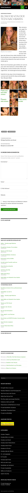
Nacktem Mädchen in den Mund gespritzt (11, 390)
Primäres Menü (26, 7)
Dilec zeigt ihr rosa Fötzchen (7, 314)
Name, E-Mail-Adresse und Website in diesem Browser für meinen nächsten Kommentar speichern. (14, 203)
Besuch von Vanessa (11, 368)
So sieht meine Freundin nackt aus (9, 262)
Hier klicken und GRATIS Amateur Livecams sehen (13, 318)
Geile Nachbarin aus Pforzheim (13, 365)
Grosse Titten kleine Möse (7, 325)
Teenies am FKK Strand (6, 251)
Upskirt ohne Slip (5, 473)
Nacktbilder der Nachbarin (7, 465)
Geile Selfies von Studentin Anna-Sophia (10, 277)
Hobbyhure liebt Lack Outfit (7, 402)
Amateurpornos (11, 22)
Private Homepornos (6, 483)
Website (3, 195)
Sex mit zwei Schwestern (7, 310)
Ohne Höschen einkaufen (7, 266)
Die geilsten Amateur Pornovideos (9, 247)
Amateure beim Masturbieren (8, 442)
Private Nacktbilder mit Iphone (8, 254)
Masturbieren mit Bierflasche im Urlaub (10, 404)
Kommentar (4, 161)
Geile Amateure (6, 7)
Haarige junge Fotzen (6, 459)
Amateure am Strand (6, 440)
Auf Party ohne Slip (5, 269)
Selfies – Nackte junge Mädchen (8, 243)
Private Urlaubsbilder (6, 468)
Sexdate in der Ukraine (6, 306)
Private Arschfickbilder (6, 413)
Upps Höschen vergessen (7, 322)
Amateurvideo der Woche (7, 451)
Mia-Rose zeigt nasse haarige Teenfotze (10, 399)
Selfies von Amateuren (6, 471)
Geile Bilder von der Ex (6, 291)
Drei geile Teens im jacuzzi (7, 387)
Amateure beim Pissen (6, 445)
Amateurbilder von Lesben (7, 437)
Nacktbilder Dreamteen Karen (8, 410)
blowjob (4, 131)
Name (3, 182)
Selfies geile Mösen (5, 273)
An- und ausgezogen (5, 454)
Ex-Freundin (4, 456)
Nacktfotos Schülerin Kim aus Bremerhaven (11, 288)
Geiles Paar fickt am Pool (7, 396)
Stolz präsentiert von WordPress (7, 491)
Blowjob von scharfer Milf (7, 144)
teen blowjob (11, 131)
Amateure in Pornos (6, 13)
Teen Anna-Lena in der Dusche (8, 393)
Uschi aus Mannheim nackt (13, 359)
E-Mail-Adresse (5, 188)
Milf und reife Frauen (6, 462)
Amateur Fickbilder (5, 484)
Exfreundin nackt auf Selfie (7, 258)
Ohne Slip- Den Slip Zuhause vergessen (16, 357)
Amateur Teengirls (5, 434)
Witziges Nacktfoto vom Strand (8, 139)
